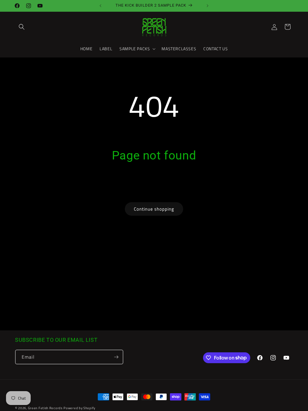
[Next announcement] (207, 5)
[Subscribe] (116, 357)
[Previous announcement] (100, 5)
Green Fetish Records (45, 408)
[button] (21, 26)
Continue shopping (154, 209)
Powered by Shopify (79, 408)
